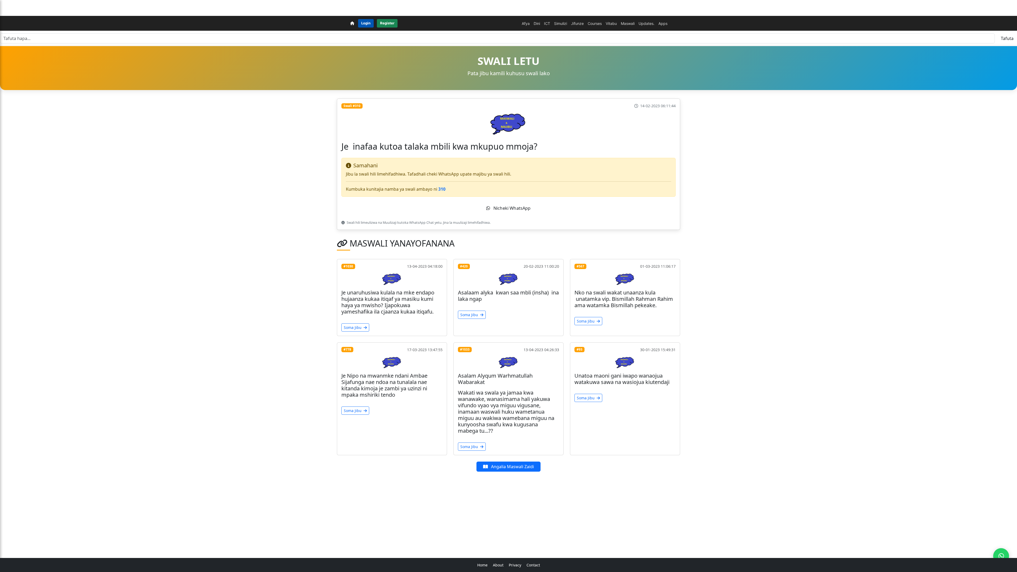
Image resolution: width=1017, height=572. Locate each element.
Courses (595, 23)
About (498, 564)
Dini (537, 23)
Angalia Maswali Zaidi (512, 467)
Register (387, 23)
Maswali (628, 23)
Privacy (515, 564)
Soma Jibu (353, 327)
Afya (526, 23)
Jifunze (577, 23)
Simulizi (560, 23)
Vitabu (611, 23)
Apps (662, 23)
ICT (547, 23)
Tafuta (1007, 38)
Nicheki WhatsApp (511, 208)
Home (482, 564)
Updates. (646, 23)
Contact (533, 564)
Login (366, 23)
